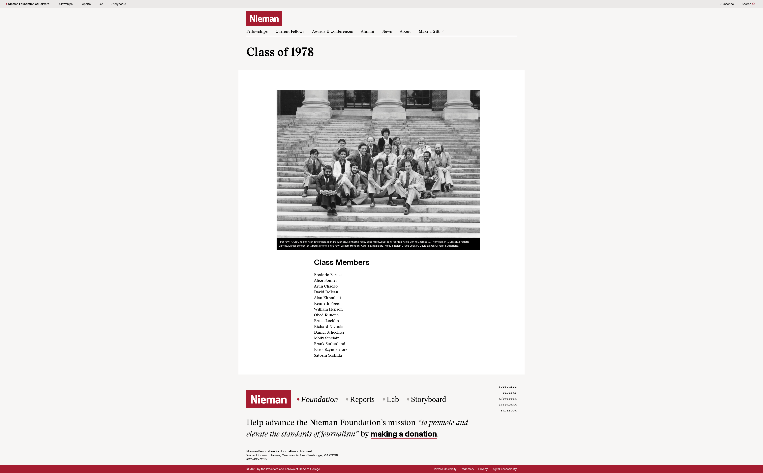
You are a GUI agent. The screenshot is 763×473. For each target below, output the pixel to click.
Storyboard (118, 4)
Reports (85, 4)
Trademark (467, 469)
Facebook (509, 410)
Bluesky (510, 392)
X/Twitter (508, 398)
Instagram (508, 404)
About (405, 32)
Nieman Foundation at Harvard (28, 4)
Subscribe (727, 4)
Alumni (367, 32)
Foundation (319, 399)
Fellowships (65, 4)
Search (746, 4)
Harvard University (444, 469)
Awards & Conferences (332, 32)
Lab (101, 4)
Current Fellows (290, 32)
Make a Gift (429, 32)
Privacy (483, 469)
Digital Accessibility (504, 469)
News (387, 32)
